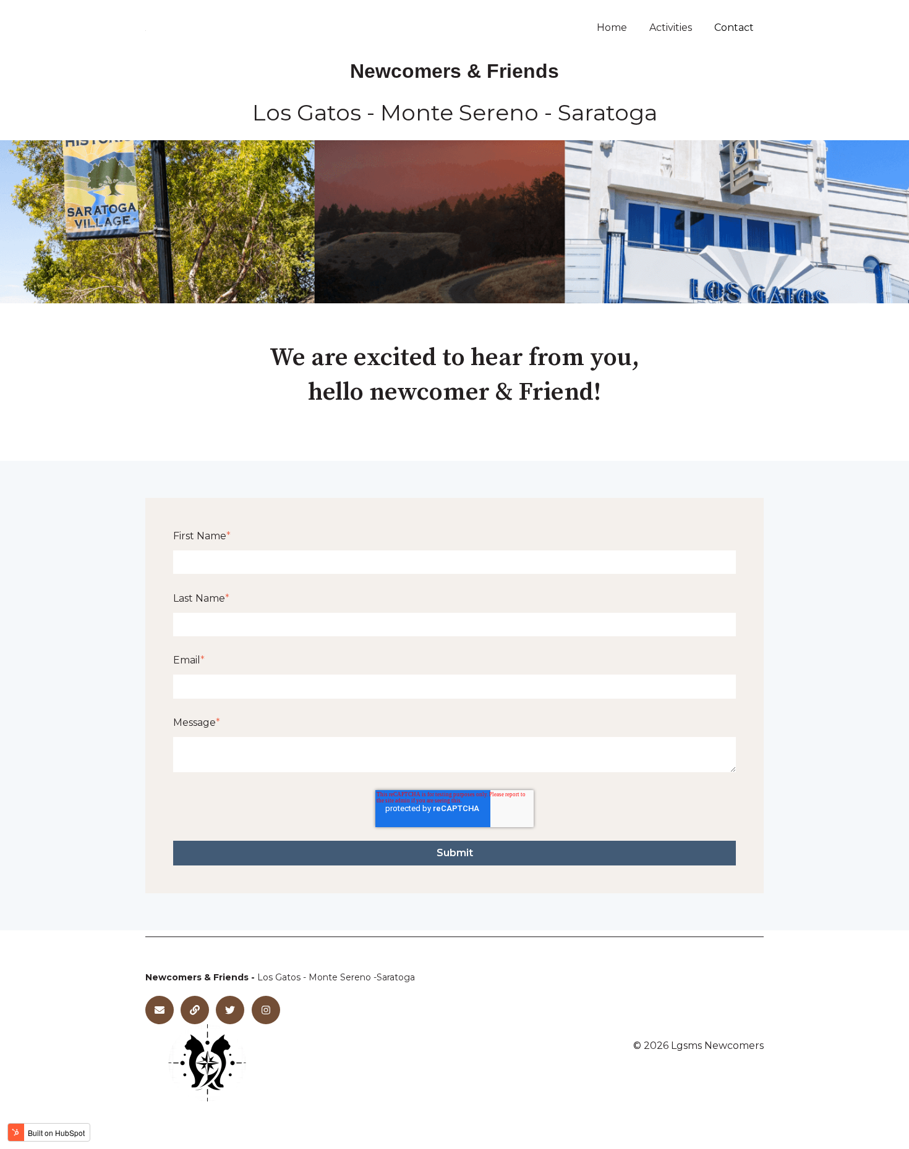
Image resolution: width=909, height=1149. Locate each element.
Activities (670, 27)
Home (612, 27)
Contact (734, 27)
